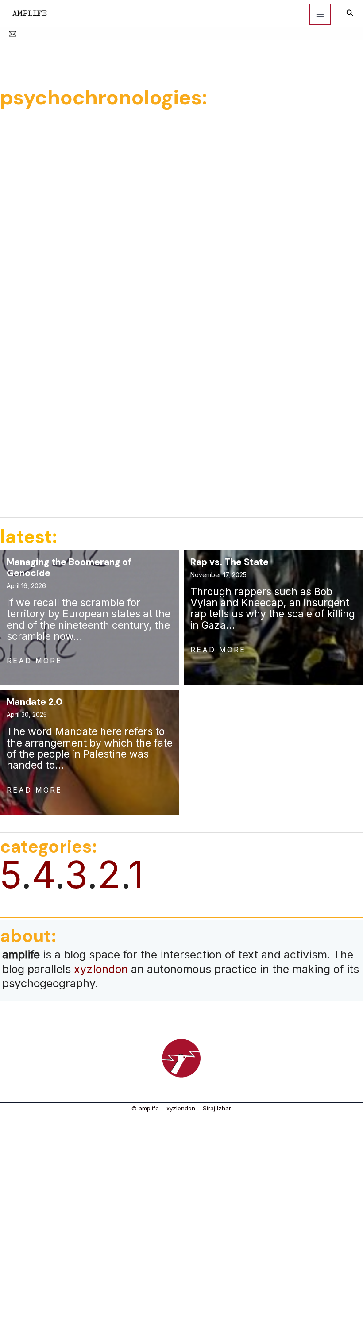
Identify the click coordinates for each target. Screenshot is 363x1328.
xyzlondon (101, 969)
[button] (350, 13)
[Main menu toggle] (320, 14)
